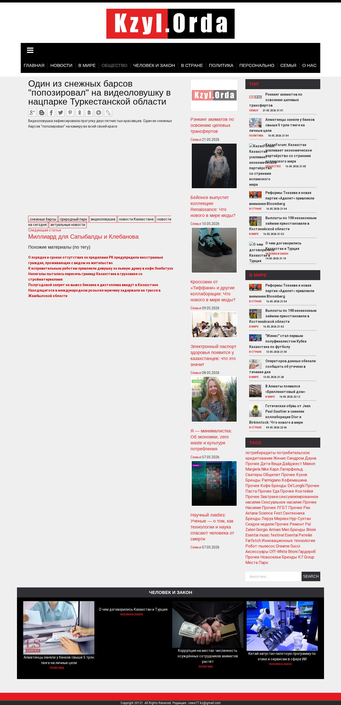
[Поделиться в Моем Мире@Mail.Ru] (99, 113)
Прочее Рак (299, 507)
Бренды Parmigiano (263, 480)
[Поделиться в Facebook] (51, 113)
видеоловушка (103, 219)
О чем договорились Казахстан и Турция (133, 609)
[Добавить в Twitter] (61, 113)
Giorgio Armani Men (272, 529)
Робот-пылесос (260, 546)
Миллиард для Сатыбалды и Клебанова (83, 236)
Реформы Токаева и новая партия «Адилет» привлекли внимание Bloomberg (281, 198)
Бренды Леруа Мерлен (267, 518)
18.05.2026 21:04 (278, 135)
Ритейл (305, 535)
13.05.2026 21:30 (276, 352)
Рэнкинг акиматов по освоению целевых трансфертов (212, 125)
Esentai (291, 535)
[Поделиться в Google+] (32, 113)
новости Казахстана (136, 219)
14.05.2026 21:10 (275, 258)
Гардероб (307, 551)
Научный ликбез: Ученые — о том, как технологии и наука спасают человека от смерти (212, 527)
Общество (273, 166)
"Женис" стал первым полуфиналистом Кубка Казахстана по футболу (278, 341)
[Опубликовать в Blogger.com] (42, 113)
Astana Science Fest (263, 513)
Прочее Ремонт (289, 524)
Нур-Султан (300, 518)
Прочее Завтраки (261, 496)
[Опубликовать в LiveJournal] (108, 113)
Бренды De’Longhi (288, 485)
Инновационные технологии (288, 540)
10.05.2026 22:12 (289, 396)
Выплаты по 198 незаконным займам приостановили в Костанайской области (283, 223)
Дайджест (292, 463)
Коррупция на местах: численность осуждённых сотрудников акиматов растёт (207, 656)
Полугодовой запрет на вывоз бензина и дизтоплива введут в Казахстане (93, 285)
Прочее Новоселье (263, 557)
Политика (256, 135)
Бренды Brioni (303, 529)
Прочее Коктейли (296, 491)
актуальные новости (67, 225)
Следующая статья (44, 230)
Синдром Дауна (301, 458)
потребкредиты (260, 452)
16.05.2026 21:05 (295, 166)
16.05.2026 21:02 (273, 234)
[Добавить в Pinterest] (70, 113)
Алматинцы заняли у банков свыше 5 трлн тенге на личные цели (282, 125)
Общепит (271, 474)
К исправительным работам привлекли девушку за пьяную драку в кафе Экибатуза (100, 268)
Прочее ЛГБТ (275, 507)
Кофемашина (294, 480)
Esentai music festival (264, 535)
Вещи (276, 463)
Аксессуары (257, 551)
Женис (279, 458)
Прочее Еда (268, 491)
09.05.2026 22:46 (276, 427)
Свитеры (253, 474)
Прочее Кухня (294, 474)
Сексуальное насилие (281, 502)
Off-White (278, 551)
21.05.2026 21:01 (273, 110)
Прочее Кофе (258, 485)
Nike (265, 469)
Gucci (295, 546)
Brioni (293, 551)
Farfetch (253, 540)
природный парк (73, 219)
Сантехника (294, 513)
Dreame (283, 546)
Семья (195, 140)
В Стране (255, 208)
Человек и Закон (276, 253)
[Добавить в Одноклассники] (80, 113)
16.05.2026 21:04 (276, 208)
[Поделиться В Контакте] (89, 113)
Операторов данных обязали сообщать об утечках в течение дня (282, 366)
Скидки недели (259, 524)
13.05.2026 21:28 (273, 377)
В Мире (254, 234)
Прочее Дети (257, 463)
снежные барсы (43, 219)
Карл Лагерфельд (286, 469)
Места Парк (256, 562)
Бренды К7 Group (298, 557)
